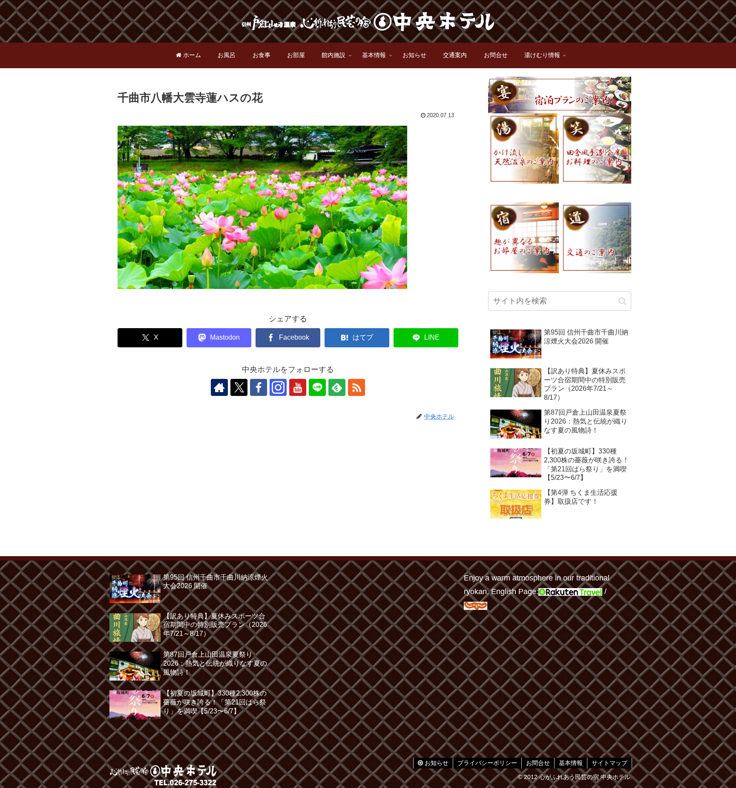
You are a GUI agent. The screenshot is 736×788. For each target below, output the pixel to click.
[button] (622, 301)
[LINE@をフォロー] (317, 387)
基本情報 (571, 762)
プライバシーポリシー (487, 762)
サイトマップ (609, 762)
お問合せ (538, 762)
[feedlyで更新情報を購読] (336, 387)
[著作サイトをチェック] (219, 387)
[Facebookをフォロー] (258, 387)
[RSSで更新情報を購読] (356, 387)
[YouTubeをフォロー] (297, 387)
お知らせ (435, 762)
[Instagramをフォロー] (278, 387)
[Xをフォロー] (238, 387)
